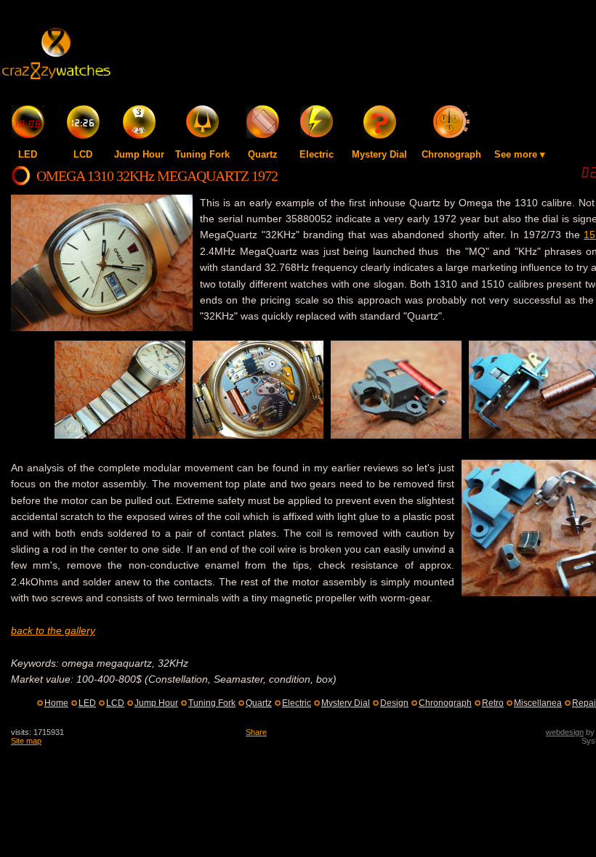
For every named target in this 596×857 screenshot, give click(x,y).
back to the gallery (53, 630)
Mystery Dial (379, 154)
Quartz (263, 154)
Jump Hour (139, 154)
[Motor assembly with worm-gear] (396, 435)
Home (56, 703)
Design (394, 703)
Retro (493, 703)
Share (256, 732)
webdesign (565, 732)
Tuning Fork (202, 154)
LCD (82, 154)
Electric (316, 154)
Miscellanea (538, 703)
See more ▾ (519, 154)
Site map (26, 740)
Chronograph (451, 154)
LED (27, 154)
